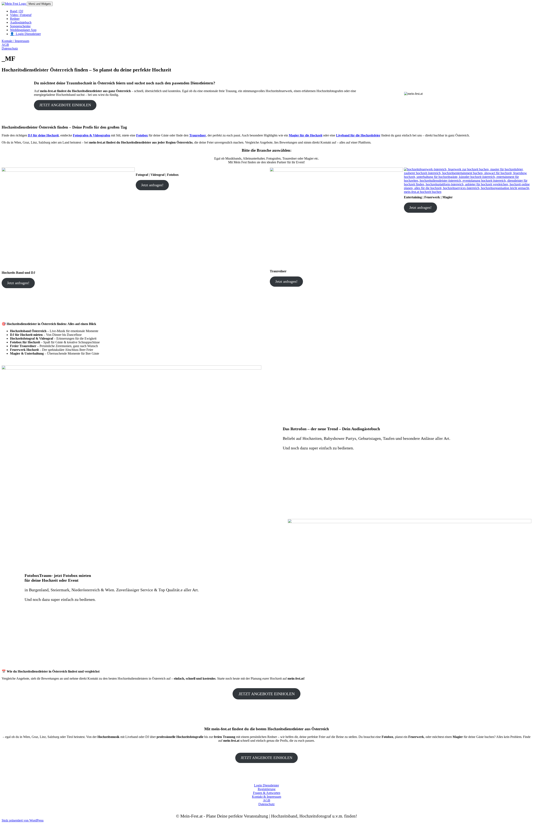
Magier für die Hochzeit (305, 135)
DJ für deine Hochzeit (43, 135)
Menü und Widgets (40, 3)
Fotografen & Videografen (91, 135)
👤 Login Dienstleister (25, 34)
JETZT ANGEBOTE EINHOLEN (65, 105)
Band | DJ (16, 11)
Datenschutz (10, 48)
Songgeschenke (20, 26)
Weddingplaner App (23, 30)
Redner (15, 18)
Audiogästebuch (20, 22)
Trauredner (197, 135)
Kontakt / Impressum (15, 41)
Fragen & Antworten (266, 793)
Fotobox (142, 135)
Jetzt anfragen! (18, 283)
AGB (5, 44)
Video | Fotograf (20, 15)
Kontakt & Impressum (266, 796)
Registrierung (266, 789)
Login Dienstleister (266, 785)
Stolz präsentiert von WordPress (23, 820)
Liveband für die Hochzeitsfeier (358, 135)
